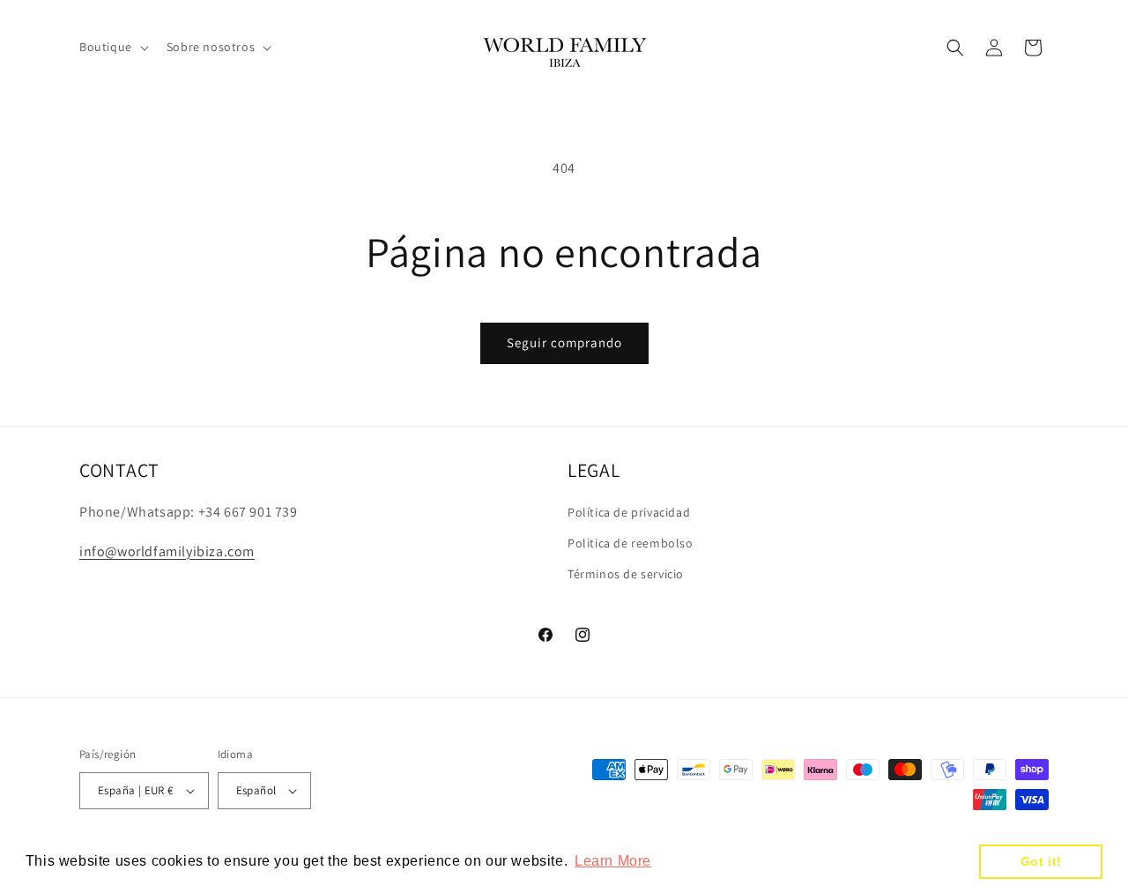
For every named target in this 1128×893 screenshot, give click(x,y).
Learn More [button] (613, 860)
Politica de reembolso (631, 543)
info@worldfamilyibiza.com (167, 551)
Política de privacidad (629, 512)
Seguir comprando (564, 342)
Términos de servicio (626, 574)
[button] (112, 46)
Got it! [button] (1041, 861)
